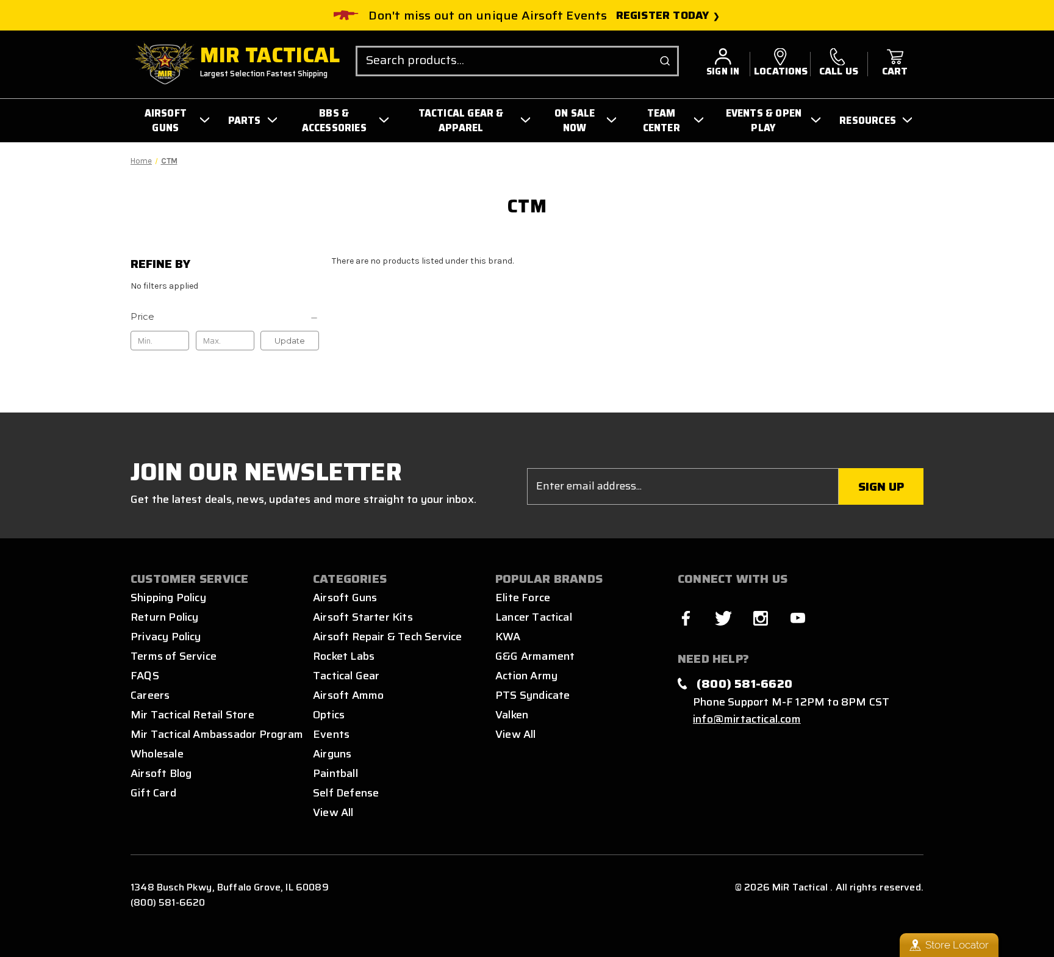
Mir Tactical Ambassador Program (217, 734)
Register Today (662, 15)
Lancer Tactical (533, 617)
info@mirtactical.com (747, 719)
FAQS (145, 675)
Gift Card (153, 792)
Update (289, 340)
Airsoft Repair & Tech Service (387, 636)
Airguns (332, 753)
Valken (511, 714)
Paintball (335, 773)
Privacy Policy (166, 636)
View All (333, 812)
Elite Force (522, 597)
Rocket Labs (344, 656)
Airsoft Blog (161, 773)
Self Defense (346, 792)
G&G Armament (535, 656)
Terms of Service (174, 656)
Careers (150, 695)
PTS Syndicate (532, 695)
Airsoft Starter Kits (363, 617)
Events (331, 734)
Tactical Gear (346, 675)
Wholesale (157, 753)
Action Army (526, 675)
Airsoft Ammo (348, 695)
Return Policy (164, 617)
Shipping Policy (168, 597)
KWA (508, 636)
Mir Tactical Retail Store (192, 714)
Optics (329, 714)
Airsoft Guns (345, 597)
